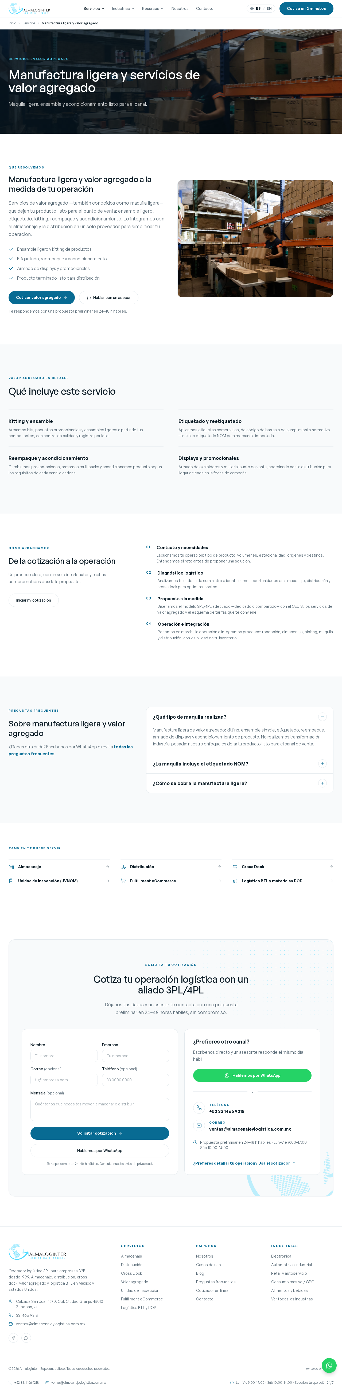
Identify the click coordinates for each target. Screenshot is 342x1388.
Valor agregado (134, 1282)
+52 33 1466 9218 (226, 1111)
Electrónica (281, 1256)
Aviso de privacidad (319, 1369)
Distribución (131, 1264)
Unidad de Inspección (140, 1290)
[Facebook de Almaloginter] (13, 1338)
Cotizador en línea (212, 1290)
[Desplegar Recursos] (162, 8)
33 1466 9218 (27, 1315)
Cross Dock (131, 1273)
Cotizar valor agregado (38, 297)
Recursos (150, 8)
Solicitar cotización (96, 1133)
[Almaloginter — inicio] (29, 8)
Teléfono (119, 1069)
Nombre (37, 1044)
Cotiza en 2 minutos (306, 8)
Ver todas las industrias (292, 1299)
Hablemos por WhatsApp (99, 1150)
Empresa (110, 1044)
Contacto (204, 8)
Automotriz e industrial (291, 1264)
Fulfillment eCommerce (142, 1299)
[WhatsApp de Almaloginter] (26, 1338)
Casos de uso (208, 1264)
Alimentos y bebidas (289, 1290)
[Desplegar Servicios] (103, 8)
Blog (200, 1273)
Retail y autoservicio (289, 1273)
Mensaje (47, 1093)
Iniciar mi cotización (33, 600)
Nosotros (180, 8)
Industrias (121, 8)
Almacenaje (131, 1256)
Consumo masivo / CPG (292, 1282)
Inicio (12, 23)
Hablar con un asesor (112, 297)
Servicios (92, 8)
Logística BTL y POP (138, 1307)
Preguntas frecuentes (216, 1282)
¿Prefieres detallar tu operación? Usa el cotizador (241, 1163)
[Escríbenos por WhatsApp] (329, 1365)
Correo (45, 1069)
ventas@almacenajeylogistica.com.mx (250, 1129)
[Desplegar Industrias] (133, 8)
